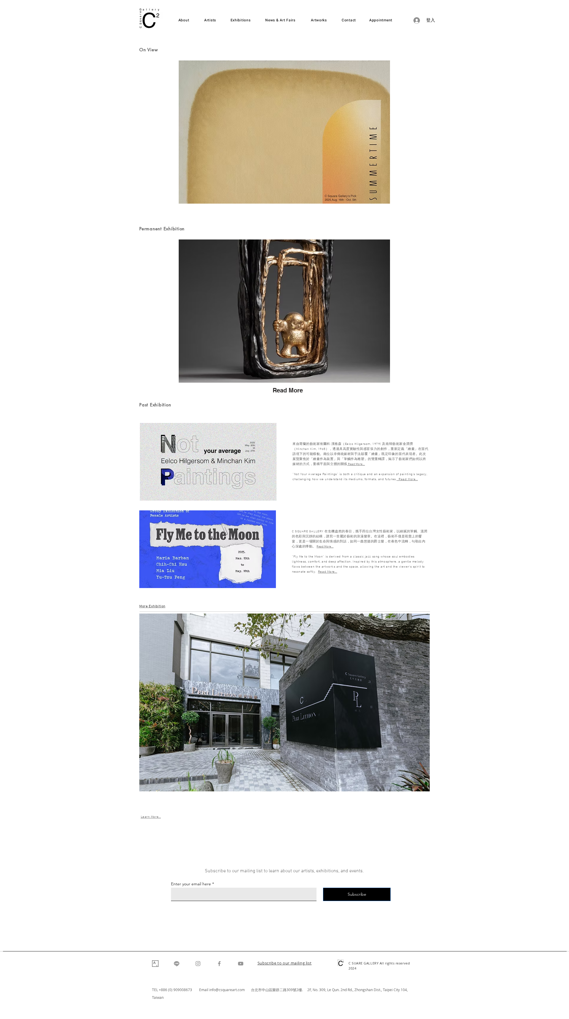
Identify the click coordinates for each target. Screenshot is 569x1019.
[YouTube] (240, 963)
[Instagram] (198, 963)
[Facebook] (219, 963)
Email (204, 989)
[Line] (176, 963)
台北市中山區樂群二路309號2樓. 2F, (282, 989)
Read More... (325, 547)
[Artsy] (155, 963)
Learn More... (151, 817)
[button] (285, 963)
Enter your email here (191, 884)
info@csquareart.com (227, 989)
